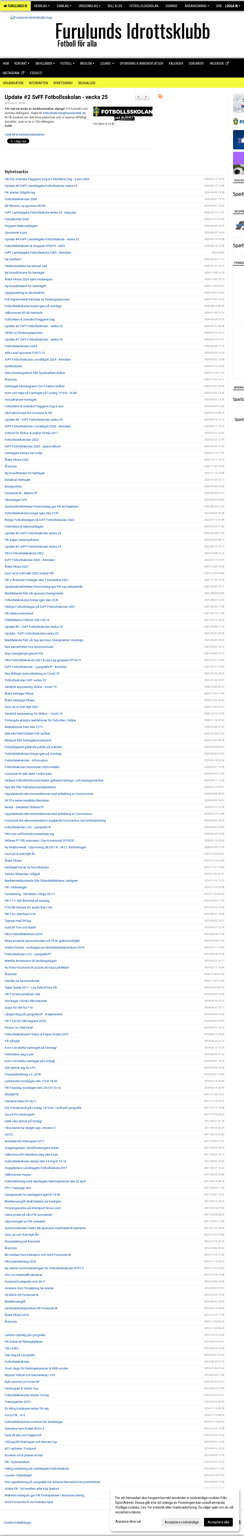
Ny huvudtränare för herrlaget (25, 272)
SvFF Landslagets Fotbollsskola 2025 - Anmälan (38, 252)
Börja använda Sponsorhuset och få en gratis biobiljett (42, 941)
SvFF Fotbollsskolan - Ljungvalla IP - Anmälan (36, 667)
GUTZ (9, 1134)
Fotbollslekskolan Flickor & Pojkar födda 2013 (36, 1034)
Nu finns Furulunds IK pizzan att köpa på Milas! (37, 967)
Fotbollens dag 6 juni (19, 1054)
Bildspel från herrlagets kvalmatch (28, 740)
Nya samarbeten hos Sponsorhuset (29, 647)
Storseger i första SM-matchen (26, 1001)
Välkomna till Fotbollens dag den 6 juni (31, 1154)
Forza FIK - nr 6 (15, 1415)
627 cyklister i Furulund (20, 1448)
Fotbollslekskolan (17, 1361)
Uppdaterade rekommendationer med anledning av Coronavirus (48, 814)
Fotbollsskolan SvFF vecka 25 (25, 680)
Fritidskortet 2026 (17, 219)
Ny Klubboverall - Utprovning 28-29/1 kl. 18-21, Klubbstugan (45, 847)
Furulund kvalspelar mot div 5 (25, 1281)
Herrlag (40, 6)
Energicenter (13, 486)
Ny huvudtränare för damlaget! (25, 286)
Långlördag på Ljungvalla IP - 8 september (33, 1014)
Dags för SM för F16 (19, 1007)
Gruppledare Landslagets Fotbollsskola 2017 (36, 1168)
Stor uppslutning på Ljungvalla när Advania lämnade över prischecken (52, 1482)
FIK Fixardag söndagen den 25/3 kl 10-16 (33, 1088)
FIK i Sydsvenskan (17, 1462)
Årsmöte (11, 379)
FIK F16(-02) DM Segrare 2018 (25, 1021)
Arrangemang (196, 6)
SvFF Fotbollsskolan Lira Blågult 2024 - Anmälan (38, 359)
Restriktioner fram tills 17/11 (24, 727)
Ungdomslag (88, 6)
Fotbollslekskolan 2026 (21, 199)
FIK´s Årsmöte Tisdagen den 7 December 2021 (37, 580)
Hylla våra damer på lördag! (23, 1121)
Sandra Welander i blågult (22, 874)
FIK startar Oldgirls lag (20, 192)
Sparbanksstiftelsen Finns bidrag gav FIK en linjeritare (41, 506)
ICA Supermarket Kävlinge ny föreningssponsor (37, 299)
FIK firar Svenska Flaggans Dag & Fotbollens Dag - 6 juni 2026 (47, 179)
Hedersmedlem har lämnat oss (26, 266)
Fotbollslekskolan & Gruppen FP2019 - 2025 (35, 246)
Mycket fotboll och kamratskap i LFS (30, 1375)
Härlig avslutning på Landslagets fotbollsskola (37, 1468)
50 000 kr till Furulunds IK (22, 1295)
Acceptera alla (218, 1522)
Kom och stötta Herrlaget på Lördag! (30, 1061)
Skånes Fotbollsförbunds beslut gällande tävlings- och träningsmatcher (54, 780)
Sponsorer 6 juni (16, 232)
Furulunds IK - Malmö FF (21, 493)
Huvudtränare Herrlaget (20, 399)
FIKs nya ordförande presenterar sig (29, 834)
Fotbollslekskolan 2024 (21, 346)
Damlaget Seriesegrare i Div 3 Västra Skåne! (35, 386)
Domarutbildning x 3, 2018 (23, 1074)
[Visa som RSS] (160, 97)
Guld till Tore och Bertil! (20, 927)
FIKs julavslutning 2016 (20, 1261)
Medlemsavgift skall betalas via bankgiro (33, 1201)
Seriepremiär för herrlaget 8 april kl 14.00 (32, 1194)
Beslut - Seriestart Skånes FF (24, 807)
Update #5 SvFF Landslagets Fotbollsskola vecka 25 (41, 186)
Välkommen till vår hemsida (23, 313)
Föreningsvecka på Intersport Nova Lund (33, 1208)
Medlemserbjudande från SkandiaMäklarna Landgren (41, 880)
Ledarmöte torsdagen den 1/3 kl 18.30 (31, 1081)
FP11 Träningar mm (18, 1188)
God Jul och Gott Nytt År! (22, 1235)
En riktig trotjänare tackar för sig (27, 1408)
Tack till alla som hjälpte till (23, 1435)
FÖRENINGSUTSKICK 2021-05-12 (27, 620)
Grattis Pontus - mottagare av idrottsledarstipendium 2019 (44, 947)
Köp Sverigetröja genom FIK (24, 653)
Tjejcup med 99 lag (18, 921)
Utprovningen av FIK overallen (25, 1221)
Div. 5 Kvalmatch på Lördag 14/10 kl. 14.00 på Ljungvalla (43, 1108)
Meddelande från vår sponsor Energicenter (34, 593)
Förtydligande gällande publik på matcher (33, 747)
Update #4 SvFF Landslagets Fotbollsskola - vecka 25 (42, 239)
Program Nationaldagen (21, 226)
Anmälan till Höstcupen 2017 (24, 1141)
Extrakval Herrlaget (17, 480)
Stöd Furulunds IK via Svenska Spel (29, 1502)
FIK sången (12, 1041)
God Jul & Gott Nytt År (20, 854)
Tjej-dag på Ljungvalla (20, 1355)
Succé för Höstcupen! (20, 1114)
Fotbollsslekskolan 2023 (22, 439)
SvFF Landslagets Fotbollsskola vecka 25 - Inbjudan (40, 212)
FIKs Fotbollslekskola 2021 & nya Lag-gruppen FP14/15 (43, 660)
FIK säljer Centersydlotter (22, 540)
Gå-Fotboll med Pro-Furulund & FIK (28, 413)
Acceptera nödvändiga (182, 1522)
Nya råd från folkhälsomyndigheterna (30, 787)
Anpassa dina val (128, 1521)
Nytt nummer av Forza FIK (22, 1382)
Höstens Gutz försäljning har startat (29, 1288)
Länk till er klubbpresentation (25, 134)
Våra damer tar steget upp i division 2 (30, 1128)
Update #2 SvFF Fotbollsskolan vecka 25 (33, 533)
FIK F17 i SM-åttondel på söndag (27, 900)
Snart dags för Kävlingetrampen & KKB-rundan (36, 1368)
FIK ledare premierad (19, 613)
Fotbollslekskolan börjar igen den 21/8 (31, 513)
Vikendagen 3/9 (15, 500)
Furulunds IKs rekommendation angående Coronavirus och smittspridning (55, 820)
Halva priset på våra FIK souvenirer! (28, 1214)
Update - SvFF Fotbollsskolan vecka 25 (31, 633)
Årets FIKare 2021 (17, 566)
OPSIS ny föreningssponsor (24, 333)
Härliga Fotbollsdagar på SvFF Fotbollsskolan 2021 (40, 606)
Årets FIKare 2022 (17, 459)
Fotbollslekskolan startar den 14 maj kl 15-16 (35, 1161)
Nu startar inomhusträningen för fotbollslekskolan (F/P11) (44, 1268)
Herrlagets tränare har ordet (23, 453)
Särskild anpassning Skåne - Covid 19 (30, 687)
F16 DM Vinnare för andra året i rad (28, 907)
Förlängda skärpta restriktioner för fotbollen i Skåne (40, 720)
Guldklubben (13, 366)
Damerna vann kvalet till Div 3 (24, 1428)
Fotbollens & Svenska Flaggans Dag (30, 319)
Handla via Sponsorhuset (22, 981)
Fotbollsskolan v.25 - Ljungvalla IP (28, 827)
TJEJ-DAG (11, 1348)
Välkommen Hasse (18, 1174)
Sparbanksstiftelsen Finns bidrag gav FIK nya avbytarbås (44, 586)
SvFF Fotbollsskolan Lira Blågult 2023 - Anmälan (38, 426)
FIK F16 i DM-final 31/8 (20, 914)
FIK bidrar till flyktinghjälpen (24, 1341)
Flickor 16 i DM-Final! (19, 1027)
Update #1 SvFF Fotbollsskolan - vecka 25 (34, 339)
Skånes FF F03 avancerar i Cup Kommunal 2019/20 (39, 840)
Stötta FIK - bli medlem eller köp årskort (32, 1488)
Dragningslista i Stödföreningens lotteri (32, 1148)
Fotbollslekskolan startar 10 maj (27, 1395)
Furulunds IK (16, 6)
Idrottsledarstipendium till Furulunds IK (31, 1308)
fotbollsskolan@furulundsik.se (64, 113)
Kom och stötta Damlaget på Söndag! (31, 1047)
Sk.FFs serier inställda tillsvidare (27, 800)
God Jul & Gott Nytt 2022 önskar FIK (29, 573)
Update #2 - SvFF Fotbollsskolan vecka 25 (34, 419)
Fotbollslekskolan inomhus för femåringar (34, 1422)
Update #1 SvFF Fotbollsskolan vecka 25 (33, 546)
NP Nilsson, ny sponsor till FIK (25, 206)
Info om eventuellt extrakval (23, 1275)
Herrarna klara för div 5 (20, 1101)
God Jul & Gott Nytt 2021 (22, 707)
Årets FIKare (13, 860)
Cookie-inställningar (17, 1522)
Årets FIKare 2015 (17, 1315)
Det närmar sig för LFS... (21, 1067)
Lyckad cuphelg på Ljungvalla (25, 1335)
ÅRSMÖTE (12, 1094)
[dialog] (175, 1509)
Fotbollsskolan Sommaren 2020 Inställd (32, 767)
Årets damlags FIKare (19, 700)
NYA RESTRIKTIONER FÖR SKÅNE (27, 733)
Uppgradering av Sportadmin (25, 292)
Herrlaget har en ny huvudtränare (27, 867)
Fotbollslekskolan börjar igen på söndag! (33, 306)
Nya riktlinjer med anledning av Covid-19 (32, 673)
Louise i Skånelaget (18, 1475)
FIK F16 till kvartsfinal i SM (22, 994)
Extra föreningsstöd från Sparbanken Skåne (35, 373)
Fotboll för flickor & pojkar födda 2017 (31, 433)
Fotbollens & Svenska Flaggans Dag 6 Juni (34, 406)
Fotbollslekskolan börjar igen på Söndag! (33, 753)
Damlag (63, 6)
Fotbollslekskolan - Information (26, 760)
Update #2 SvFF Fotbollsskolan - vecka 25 (56, 97)
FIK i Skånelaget (16, 887)
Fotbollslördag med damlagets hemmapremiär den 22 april (45, 1181)
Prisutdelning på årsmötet (22, 1241)
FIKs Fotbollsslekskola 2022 (24, 553)
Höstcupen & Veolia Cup (21, 1388)
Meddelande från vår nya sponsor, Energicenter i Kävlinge (44, 640)
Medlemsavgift (15, 1301)
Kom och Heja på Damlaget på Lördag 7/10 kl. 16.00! (41, 393)
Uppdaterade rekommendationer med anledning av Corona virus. (49, 794)
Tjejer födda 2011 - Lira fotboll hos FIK (31, 987)
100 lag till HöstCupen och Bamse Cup (31, 1442)
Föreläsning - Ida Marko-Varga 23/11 (30, 894)
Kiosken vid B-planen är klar (24, 1455)
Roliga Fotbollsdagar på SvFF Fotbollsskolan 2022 (39, 520)
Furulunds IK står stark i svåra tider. (28, 774)
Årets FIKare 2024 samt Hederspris (28, 279)
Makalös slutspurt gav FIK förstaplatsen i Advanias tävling (44, 1495)
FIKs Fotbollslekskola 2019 (23, 934)
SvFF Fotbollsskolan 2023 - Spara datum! (33, 446)
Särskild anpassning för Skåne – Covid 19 (33, 713)
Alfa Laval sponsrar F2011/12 (25, 353)
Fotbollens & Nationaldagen (24, 526)
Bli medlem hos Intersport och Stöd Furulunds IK (38, 1255)
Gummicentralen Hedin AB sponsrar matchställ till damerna (45, 1228)
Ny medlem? (13, 259)
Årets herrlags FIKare (19, 693)
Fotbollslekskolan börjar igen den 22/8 (31, 600)
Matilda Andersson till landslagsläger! (31, 961)
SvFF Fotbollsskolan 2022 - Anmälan (30, 560)
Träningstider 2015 (17, 1402)
